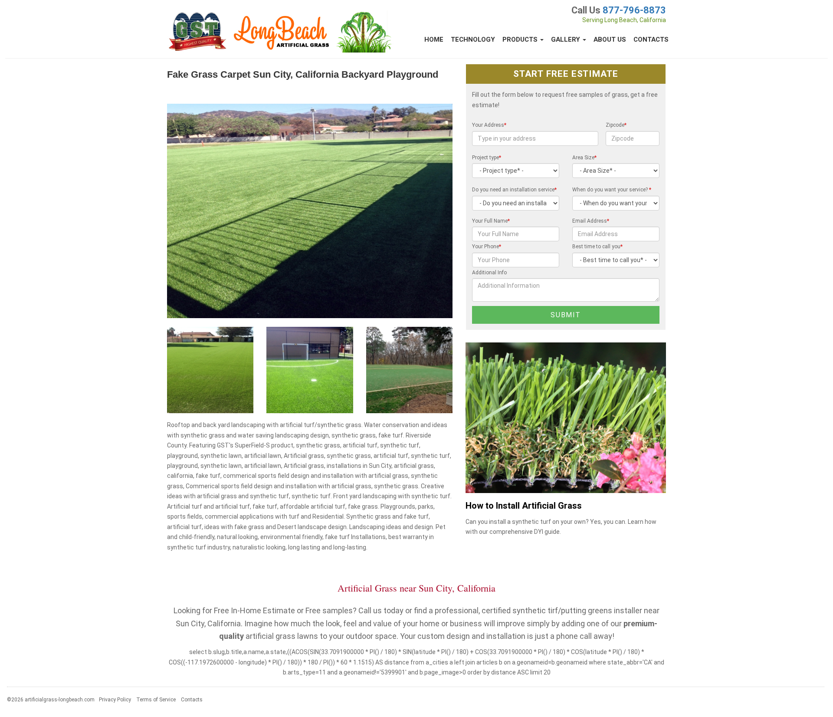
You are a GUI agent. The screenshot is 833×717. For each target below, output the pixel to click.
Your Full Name (491, 221)
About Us (610, 39)
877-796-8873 (634, 10)
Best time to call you (597, 246)
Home (433, 39)
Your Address (489, 125)
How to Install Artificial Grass (524, 506)
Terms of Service (156, 700)
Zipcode (616, 125)
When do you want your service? (611, 190)
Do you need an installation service (514, 190)
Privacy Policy (115, 700)
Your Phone (486, 246)
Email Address (590, 221)
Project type (486, 158)
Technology (473, 39)
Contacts (651, 39)
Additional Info (489, 273)
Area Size (584, 158)
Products (520, 39)
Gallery (566, 39)
